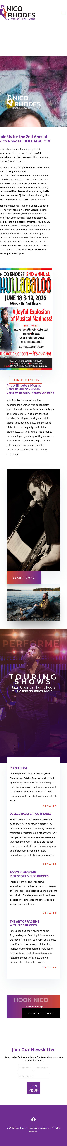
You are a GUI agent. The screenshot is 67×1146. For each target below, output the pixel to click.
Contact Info (41, 1013)
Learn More (24, 577)
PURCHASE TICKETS (25, 380)
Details (50, 806)
